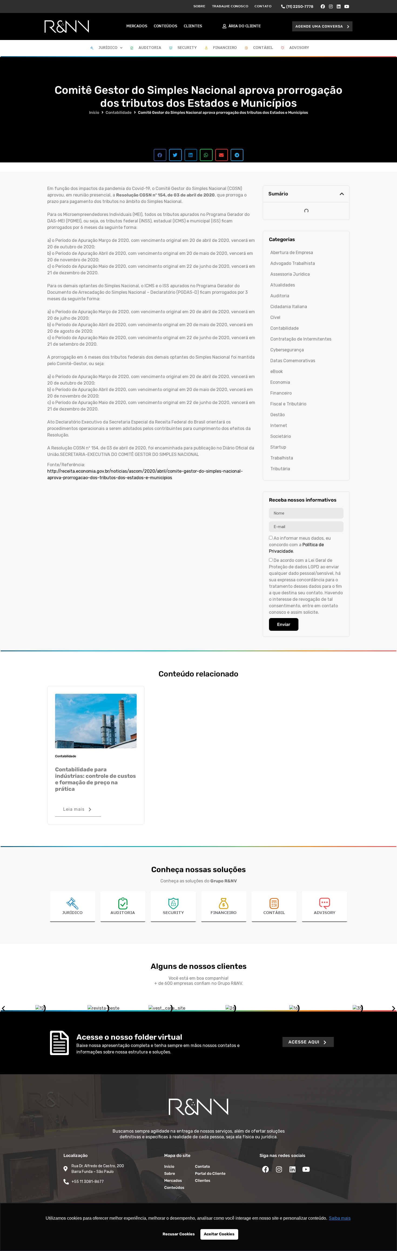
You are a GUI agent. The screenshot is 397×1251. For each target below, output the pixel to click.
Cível (275, 317)
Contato (262, 6)
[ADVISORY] (324, 903)
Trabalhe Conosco (230, 6)
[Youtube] (346, 6)
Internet (278, 425)
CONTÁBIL (274, 913)
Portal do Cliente (210, 1173)
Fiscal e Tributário (288, 403)
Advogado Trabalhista (292, 263)
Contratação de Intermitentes (300, 339)
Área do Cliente (244, 26)
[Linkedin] (338, 6)
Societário (280, 436)
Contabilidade (119, 112)
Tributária (280, 468)
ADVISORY (324, 913)
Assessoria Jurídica (290, 274)
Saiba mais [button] (340, 1218)
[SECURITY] (173, 903)
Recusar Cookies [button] (179, 1234)
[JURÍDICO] (72, 903)
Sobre (199, 6)
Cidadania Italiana (288, 306)
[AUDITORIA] (123, 903)
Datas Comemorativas (292, 360)
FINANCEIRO (224, 913)
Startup (278, 447)
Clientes (193, 26)
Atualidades (282, 285)
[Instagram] (330, 6)
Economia (280, 382)
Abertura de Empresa (291, 252)
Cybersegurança (287, 349)
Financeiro (281, 393)
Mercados (136, 26)
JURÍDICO (72, 913)
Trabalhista (281, 458)
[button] (322, 26)
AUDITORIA (122, 913)
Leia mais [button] (74, 809)
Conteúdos (165, 26)
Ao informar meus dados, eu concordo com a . (300, 545)
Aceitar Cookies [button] (219, 1234)
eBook (276, 371)
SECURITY (173, 913)
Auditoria (279, 295)
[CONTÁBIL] (274, 903)
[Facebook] (322, 6)
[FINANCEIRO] (223, 903)
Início (94, 112)
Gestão (277, 414)
